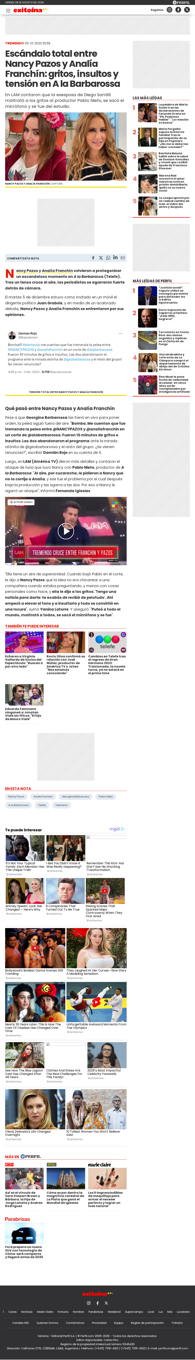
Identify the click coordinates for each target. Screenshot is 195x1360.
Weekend (114, 1312)
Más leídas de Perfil (152, 281)
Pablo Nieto (106, 796)
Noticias (27, 1312)
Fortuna (63, 1312)
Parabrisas (96, 1312)
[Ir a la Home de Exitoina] (31, 10)
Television (61, 805)
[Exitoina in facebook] (178, 10)
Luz (161, 1312)
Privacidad (99, 1323)
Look (151, 1312)
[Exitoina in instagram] (169, 10)
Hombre (78, 1312)
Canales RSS (20, 1323)
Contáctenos (75, 1323)
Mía (169, 1312)
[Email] (123, 258)
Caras (12, 1312)
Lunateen (183, 1312)
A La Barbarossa (18, 805)
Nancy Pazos (27, 270)
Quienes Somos (47, 1323)
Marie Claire (45, 1312)
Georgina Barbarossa (75, 796)
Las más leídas (147, 98)
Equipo (118, 1323)
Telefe (42, 805)
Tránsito (177, 1323)
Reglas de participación (147, 1323)
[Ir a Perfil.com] (181, 3)
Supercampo (134, 1312)
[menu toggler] (7, 9)
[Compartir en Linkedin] (115, 258)
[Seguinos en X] (187, 10)
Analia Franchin (43, 796)
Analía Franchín (57, 270)
